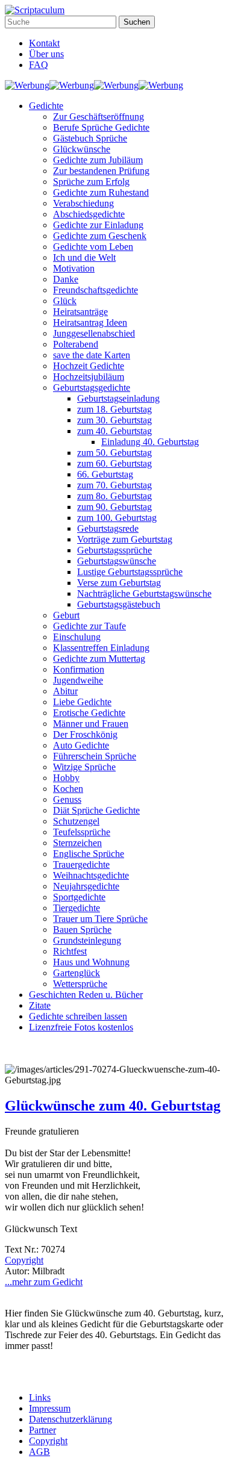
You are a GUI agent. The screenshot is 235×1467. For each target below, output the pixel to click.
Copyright (24, 1260)
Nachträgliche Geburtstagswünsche (144, 593)
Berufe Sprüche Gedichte (101, 127)
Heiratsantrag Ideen (90, 322)
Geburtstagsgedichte (91, 387)
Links (40, 1397)
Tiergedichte (76, 908)
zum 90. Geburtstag (114, 507)
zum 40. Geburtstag (114, 431)
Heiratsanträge (80, 312)
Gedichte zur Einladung (98, 225)
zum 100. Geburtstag (117, 517)
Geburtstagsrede (108, 528)
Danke (65, 279)
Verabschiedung (83, 203)
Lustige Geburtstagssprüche (130, 572)
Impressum (49, 1408)
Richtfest (70, 951)
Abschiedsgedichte (89, 214)
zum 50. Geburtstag (114, 452)
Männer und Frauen (90, 723)
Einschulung (77, 637)
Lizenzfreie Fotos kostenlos (81, 1027)
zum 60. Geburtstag (114, 463)
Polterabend (75, 344)
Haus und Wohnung (91, 962)
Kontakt (44, 43)
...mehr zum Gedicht (44, 1282)
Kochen (68, 788)
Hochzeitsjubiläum (88, 377)
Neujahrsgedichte (86, 886)
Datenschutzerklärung (70, 1419)
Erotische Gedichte (89, 713)
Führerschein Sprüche (94, 756)
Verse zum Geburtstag (119, 583)
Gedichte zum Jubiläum (98, 160)
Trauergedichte (81, 864)
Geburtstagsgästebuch (118, 604)
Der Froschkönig (85, 734)
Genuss (67, 799)
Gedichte (46, 106)
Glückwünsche (81, 149)
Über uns (46, 54)
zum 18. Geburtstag (114, 409)
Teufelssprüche (81, 832)
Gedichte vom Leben (93, 246)
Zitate (40, 1005)
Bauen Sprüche (82, 929)
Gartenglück (76, 973)
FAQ (38, 65)
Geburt (66, 615)
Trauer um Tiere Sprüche (100, 919)
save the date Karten (91, 355)
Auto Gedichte (81, 745)
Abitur (65, 691)
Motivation (74, 268)
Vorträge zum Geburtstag (124, 539)
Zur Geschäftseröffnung (98, 116)
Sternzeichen (77, 843)
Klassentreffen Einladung (101, 648)
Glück (65, 301)
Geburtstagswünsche (116, 561)
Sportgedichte (79, 897)
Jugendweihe (78, 680)
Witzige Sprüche (84, 767)
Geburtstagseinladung (118, 398)
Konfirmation (78, 669)
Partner (42, 1430)
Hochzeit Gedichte (88, 366)
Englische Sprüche (88, 854)
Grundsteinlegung (87, 940)
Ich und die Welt (84, 257)
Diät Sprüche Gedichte (96, 810)
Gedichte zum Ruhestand (101, 192)
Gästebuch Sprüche (90, 138)
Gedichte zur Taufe (89, 626)
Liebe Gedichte (82, 702)
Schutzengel (76, 821)
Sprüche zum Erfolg (91, 181)
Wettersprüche (80, 984)
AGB (39, 1452)
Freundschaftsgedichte (95, 290)
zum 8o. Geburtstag (114, 496)
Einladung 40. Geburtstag (150, 442)
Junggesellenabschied (94, 333)
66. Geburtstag (105, 474)
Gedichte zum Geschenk (99, 236)
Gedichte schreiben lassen (78, 1016)
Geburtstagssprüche (114, 550)
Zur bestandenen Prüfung (101, 171)
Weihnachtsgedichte (91, 875)
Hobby (66, 778)
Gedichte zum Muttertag (99, 658)
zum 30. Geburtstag (114, 420)
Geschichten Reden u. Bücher (86, 994)
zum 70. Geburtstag (114, 485)
